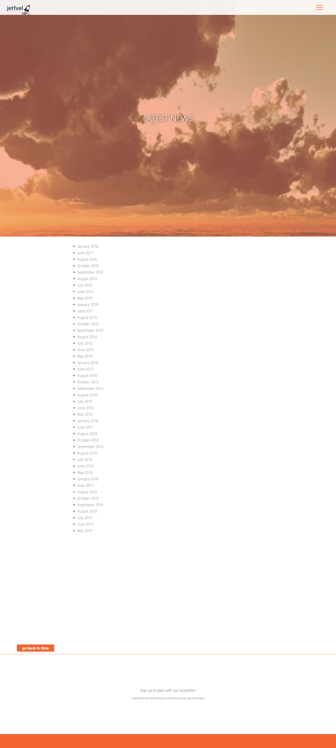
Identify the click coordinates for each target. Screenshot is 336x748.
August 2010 (87, 278)
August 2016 (87, 259)
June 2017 (85, 252)
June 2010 (85, 291)
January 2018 (87, 246)
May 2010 (84, 297)
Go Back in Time (35, 648)
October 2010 (88, 265)
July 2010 (84, 285)
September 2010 (90, 272)
